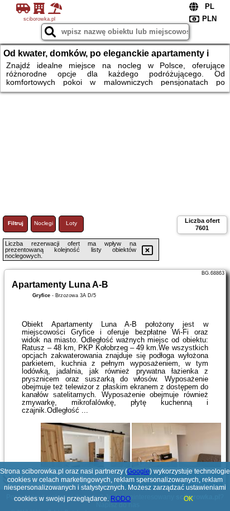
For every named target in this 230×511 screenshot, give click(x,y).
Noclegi (43, 223)
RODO (121, 499)
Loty (71, 223)
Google (138, 471)
